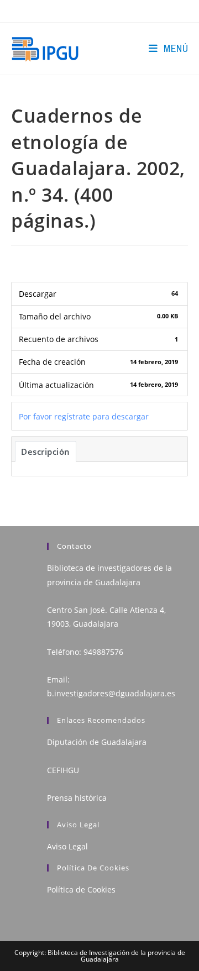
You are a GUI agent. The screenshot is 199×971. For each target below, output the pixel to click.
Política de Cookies (81, 889)
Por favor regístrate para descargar (84, 416)
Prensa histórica (77, 797)
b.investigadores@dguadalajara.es (111, 693)
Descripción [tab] (45, 451)
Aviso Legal (67, 846)
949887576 (103, 652)
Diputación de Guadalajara (96, 742)
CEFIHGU (63, 770)
